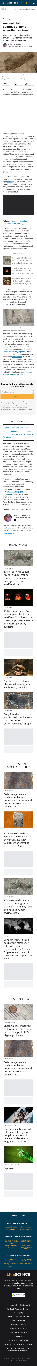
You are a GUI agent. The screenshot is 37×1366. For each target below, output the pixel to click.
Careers (18, 1336)
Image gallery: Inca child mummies (17, 428)
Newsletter (30, 84)
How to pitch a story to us (18, 1344)
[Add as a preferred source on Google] (18, 1295)
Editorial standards (18, 1340)
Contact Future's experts (18, 1309)
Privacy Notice (26, 404)
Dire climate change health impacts (24, 9)
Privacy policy (18, 1321)
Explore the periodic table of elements (11, 1246)
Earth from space (26, 1227)
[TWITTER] (15, 520)
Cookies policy (18, 1325)
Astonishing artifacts (26, 1229)
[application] (18, 204)
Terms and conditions (18, 1317)
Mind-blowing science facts (26, 1264)
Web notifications (18, 1332)
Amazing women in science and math (26, 1240)
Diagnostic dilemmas (11, 1229)
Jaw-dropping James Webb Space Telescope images (11, 1241)
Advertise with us (18, 1329)
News (30, 46)
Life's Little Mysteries (11, 1227)
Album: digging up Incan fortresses (17, 431)
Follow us (19, 84)
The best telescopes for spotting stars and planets (11, 1265)
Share (7, 84)
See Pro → (22, 3)
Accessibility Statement (18, 1305)
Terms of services (24, 402)
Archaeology (6, 19)
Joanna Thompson (16, 44)
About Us (18, 1313)
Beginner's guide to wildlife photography (26, 1260)
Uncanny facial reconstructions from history (26, 1247)
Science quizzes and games (11, 1260)
